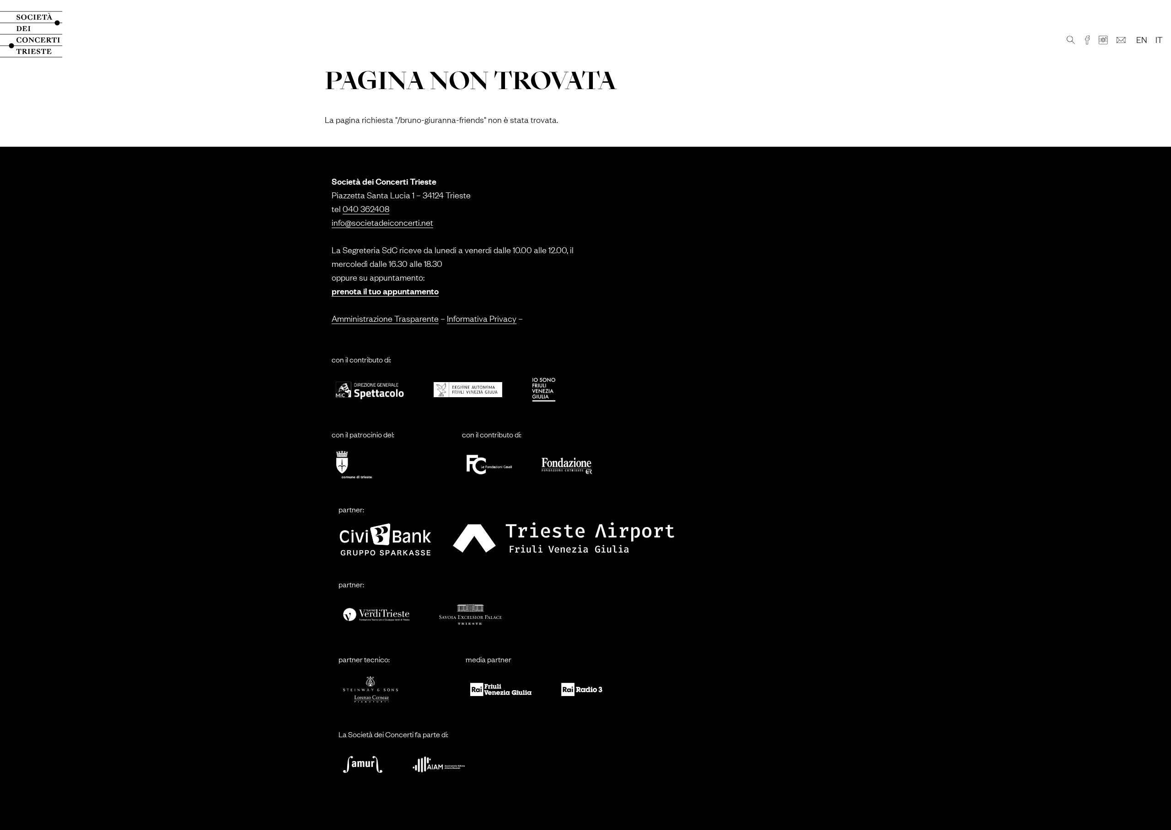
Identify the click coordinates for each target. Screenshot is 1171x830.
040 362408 (366, 208)
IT (1158, 39)
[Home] (40, 34)
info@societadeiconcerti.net (382, 222)
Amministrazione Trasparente (385, 318)
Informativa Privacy (481, 318)
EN (1141, 39)
